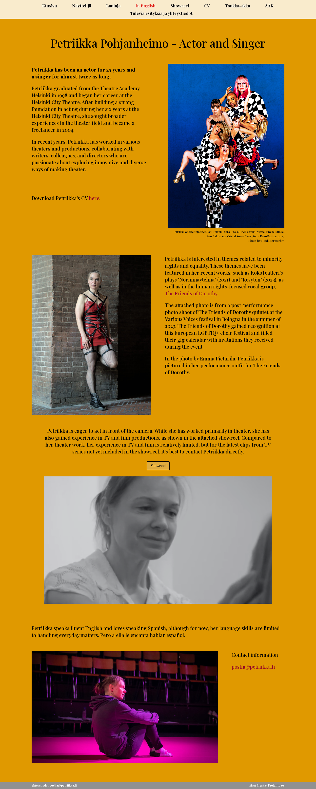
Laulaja (113, 6)
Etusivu (49, 6)
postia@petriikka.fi (253, 666)
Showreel (180, 6)
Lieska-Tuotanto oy (270, 785)
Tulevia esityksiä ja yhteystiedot (161, 13)
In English (146, 6)
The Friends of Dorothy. (191, 293)
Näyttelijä (81, 6)
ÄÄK (269, 6)
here (94, 198)
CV (207, 6)
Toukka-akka (237, 6)
